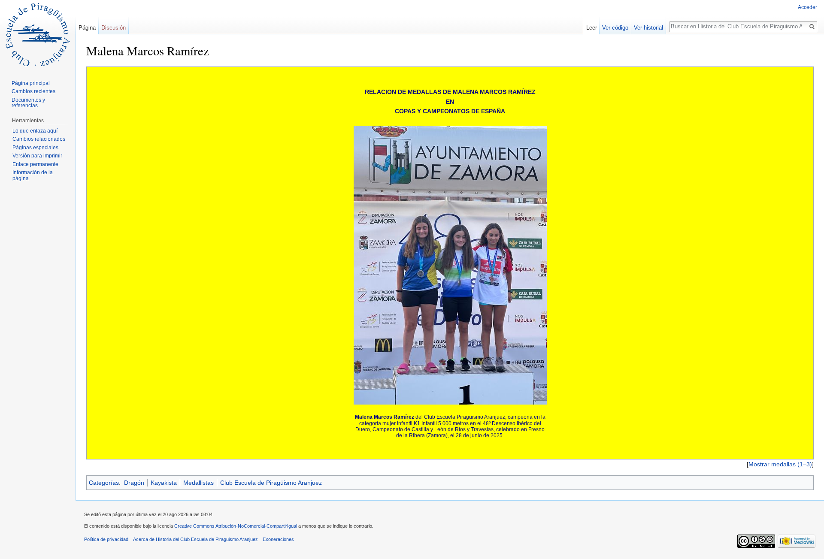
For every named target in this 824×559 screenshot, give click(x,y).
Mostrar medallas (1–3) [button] (780, 464)
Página (87, 27)
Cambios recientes (33, 91)
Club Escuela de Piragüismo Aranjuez (271, 482)
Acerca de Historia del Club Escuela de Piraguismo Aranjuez (195, 539)
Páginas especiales (35, 148)
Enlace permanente (35, 164)
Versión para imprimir (37, 156)
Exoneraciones (278, 539)
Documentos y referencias (28, 103)
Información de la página (32, 175)
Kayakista (164, 482)
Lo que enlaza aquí (35, 131)
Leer (591, 27)
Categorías (104, 482)
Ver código (615, 27)
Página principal (31, 83)
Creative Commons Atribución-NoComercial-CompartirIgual (235, 526)
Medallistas (198, 482)
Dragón (134, 482)
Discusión (113, 27)
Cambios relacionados (38, 139)
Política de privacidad (106, 539)
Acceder (807, 7)
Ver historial (648, 27)
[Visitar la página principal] (37, 34)
